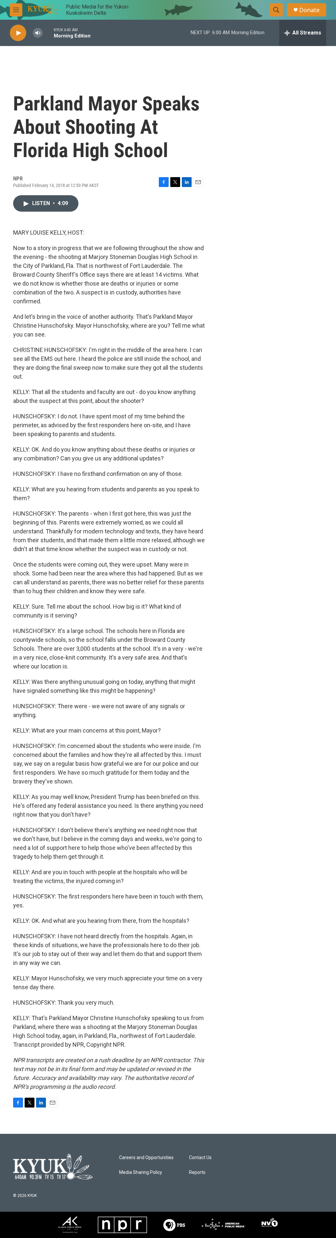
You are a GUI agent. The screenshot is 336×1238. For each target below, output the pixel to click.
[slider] (48, 32)
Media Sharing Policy (140, 1172)
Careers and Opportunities (146, 1157)
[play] (18, 33)
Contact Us (200, 1157)
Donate (309, 10)
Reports (197, 1172)
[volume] (37, 33)
